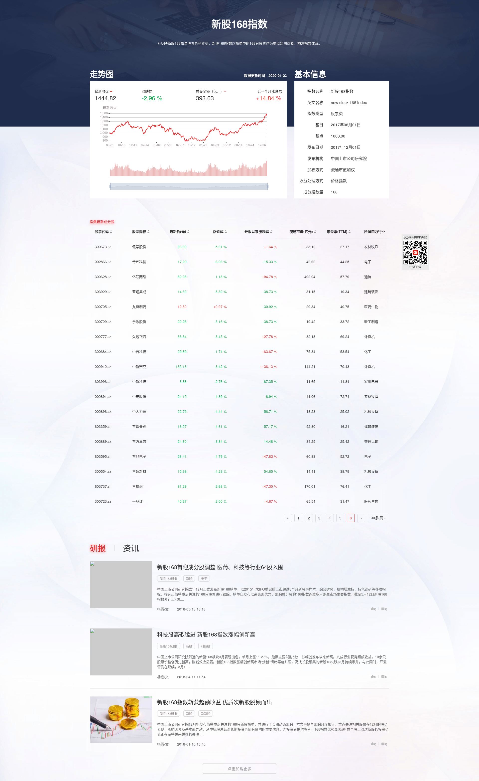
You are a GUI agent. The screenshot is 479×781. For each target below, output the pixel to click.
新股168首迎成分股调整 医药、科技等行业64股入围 (220, 567)
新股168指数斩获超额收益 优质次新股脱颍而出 (214, 702)
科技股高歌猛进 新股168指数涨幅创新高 (206, 634)
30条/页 (377, 518)
